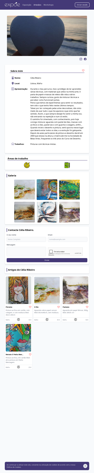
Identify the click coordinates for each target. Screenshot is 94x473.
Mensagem (11, 245)
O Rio (36, 307)
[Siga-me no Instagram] (80, 59)
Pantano (66, 307)
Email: (50, 235)
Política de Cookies (14, 467)
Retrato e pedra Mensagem (16, 354)
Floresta (9, 307)
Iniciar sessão (82, 5)
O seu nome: (11, 235)
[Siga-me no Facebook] (85, 59)
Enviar (47, 260)
